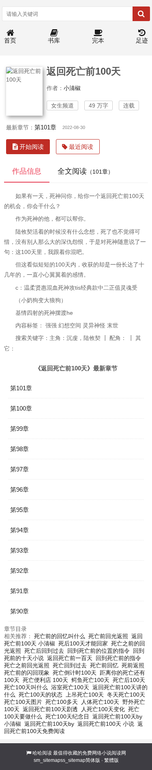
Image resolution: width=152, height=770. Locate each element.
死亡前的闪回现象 (26, 672)
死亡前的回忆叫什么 (59, 636)
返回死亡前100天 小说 (105, 724)
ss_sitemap (73, 760)
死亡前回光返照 (108, 636)
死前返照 (133, 665)
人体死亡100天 (100, 702)
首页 (10, 40)
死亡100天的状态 (40, 694)
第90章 (19, 611)
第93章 (19, 550)
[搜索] (141, 13)
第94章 (19, 530)
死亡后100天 (129, 680)
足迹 (142, 40)
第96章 (19, 489)
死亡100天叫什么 (26, 687)
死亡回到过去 (70, 665)
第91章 (19, 590)
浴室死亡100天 (70, 687)
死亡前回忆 (104, 665)
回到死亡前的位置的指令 (98, 650)
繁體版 (111, 760)
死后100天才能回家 (83, 643)
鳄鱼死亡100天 (90, 680)
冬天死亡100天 (126, 694)
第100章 (21, 408)
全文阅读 (85, 171)
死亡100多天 (61, 702)
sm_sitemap (47, 760)
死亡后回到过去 (44, 650)
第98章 (19, 448)
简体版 (93, 760)
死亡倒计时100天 (74, 672)
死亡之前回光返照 (26, 665)
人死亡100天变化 (103, 709)
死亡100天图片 (23, 702)
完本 (98, 40)
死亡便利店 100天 (45, 680)
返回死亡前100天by (49, 724)
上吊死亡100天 (85, 694)
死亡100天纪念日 (67, 716)
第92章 (19, 570)
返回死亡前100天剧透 (50, 709)
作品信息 (26, 171)
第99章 (19, 428)
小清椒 (72, 88)
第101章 (45, 127)
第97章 (19, 469)
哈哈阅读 (42, 753)
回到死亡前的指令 (118, 658)
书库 (54, 40)
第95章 (19, 509)
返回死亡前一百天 (69, 658)
